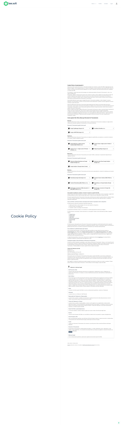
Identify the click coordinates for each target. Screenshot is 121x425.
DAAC (110, 231)
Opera (70, 222)
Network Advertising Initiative (87, 231)
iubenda (68, 344)
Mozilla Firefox (72, 215)
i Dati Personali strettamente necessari (88, 344)
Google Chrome (72, 214)
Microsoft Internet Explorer (74, 218)
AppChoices (100, 237)
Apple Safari (71, 216)
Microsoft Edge (72, 219)
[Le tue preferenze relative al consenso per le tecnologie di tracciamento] (119, 423)
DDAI (72, 232)
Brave (70, 220)
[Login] (116, 3)
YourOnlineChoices (70, 231)
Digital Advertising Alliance (101, 231)
